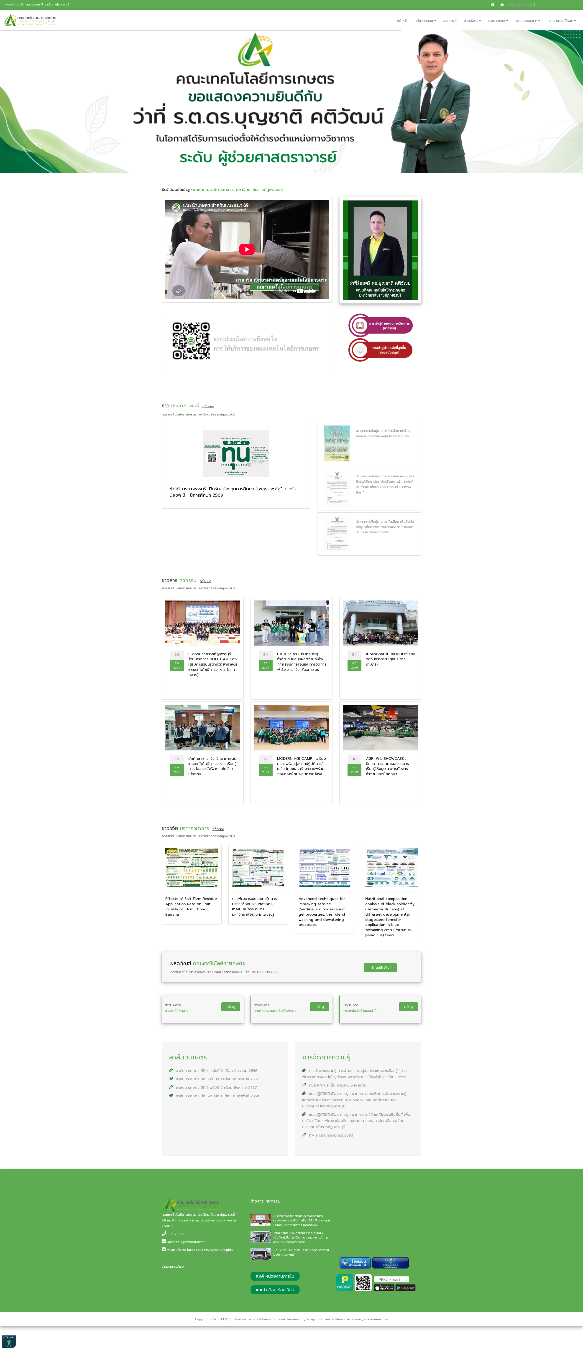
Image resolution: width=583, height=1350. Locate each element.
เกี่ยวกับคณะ (424, 20)
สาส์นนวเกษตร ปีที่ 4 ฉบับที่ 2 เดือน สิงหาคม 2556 (215, 1071)
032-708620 (177, 1234)
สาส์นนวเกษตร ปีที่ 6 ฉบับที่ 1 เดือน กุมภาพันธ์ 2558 (216, 1096)
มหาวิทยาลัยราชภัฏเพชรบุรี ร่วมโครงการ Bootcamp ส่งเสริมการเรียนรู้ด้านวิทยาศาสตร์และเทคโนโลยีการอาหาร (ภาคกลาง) (301, 1220)
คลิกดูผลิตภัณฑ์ (380, 967)
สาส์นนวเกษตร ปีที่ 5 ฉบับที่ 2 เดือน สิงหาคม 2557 (215, 1087)
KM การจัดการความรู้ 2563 (330, 1135)
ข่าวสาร (448, 20)
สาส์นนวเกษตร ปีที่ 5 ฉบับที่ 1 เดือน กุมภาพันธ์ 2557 (216, 1079)
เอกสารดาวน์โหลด (560, 20)
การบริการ (471, 20)
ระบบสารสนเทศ (526, 20)
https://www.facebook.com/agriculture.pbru (200, 1249)
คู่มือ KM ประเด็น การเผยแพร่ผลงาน (337, 1085)
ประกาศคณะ (496, 20)
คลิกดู (231, 1006)
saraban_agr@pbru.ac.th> (186, 1241)
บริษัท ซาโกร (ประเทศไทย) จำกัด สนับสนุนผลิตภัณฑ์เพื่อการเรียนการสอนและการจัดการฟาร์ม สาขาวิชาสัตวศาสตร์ (300, 1237)
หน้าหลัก (403, 20)
